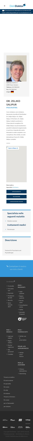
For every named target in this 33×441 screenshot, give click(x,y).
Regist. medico (10, 341)
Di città (6, 390)
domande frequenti (22, 313)
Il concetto (11, 286)
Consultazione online (23, 306)
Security (10, 300)
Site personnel (11, 350)
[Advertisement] (16, 35)
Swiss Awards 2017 (10, 304)
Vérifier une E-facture (21, 354)
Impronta (10, 293)
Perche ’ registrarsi (11, 346)
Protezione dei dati (11, 296)
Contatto (10, 354)
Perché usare (21, 301)
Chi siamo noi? (11, 289)
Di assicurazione (8, 380)
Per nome (6, 387)
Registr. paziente (21, 297)
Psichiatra (11, 108)
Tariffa (21, 309)
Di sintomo (7, 393)
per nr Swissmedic (9, 403)
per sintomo (7, 406)
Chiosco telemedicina (23, 370)
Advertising (22, 373)
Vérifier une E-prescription (22, 338)
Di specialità (7, 383)
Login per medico (10, 337)
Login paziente (21, 292)
